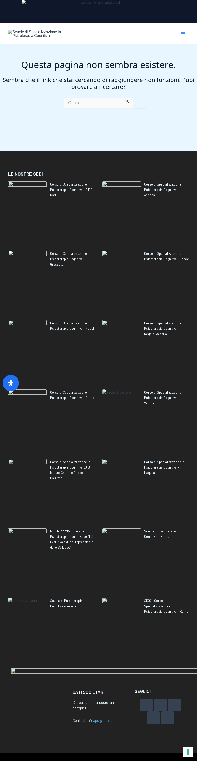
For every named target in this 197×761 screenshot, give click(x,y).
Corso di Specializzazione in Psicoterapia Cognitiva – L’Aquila (164, 467)
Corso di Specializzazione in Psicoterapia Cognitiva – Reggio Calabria (164, 328)
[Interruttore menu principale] (183, 34)
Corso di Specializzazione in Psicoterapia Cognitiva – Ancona (164, 189)
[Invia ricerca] (127, 100)
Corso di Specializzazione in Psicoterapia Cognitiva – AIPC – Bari (72, 189)
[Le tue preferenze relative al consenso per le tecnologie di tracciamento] (188, 752)
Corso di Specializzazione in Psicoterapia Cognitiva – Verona (164, 397)
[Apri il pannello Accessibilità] (11, 383)
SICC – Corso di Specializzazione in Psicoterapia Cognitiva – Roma (166, 605)
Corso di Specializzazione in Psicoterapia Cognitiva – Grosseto (70, 258)
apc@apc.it (102, 720)
